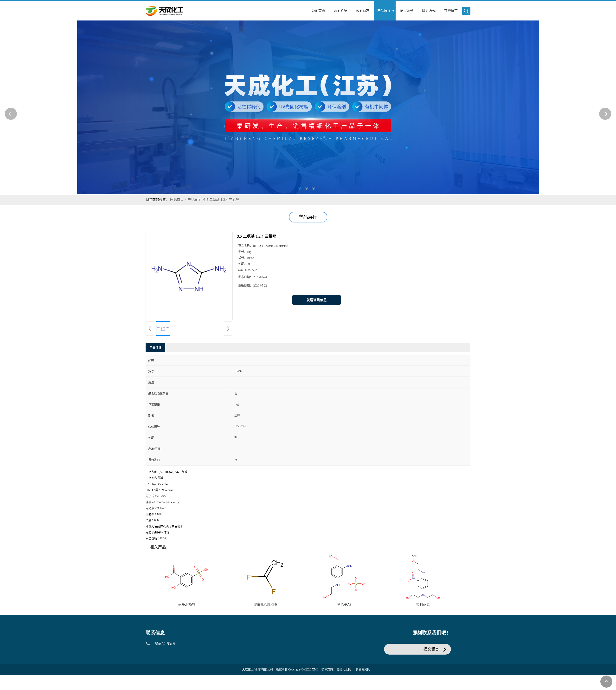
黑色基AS (344, 604)
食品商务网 (363, 669)
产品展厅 (194, 199)
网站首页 (177, 199)
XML (315, 669)
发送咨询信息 (317, 300)
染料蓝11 (423, 604)
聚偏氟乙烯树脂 (265, 604)
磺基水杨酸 (186, 604)
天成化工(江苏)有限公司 (257, 669)
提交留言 (431, 649)
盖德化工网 (344, 669)
